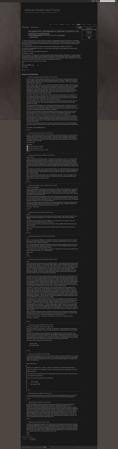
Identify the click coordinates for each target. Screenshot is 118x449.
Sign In (97, 1)
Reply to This (25, 70)
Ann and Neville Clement (38, 77)
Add (80, 27)
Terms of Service (93, 447)
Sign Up (93, 1)
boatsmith (35, 402)
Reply (28, 129)
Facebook (32, 65)
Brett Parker (35, 393)
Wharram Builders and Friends (42, 9)
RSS (23, 442)
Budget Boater (34, 447)
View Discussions (34, 37)
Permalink (27, 77)
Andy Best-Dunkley (37, 35)
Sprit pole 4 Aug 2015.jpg (33, 148)
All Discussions (25, 27)
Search (116, 1)
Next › (34, 439)
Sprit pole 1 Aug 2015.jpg (33, 146)
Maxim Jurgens (36, 324)
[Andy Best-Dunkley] (24, 34)
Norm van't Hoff (36, 133)
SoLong (34, 353)
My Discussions (35, 27)
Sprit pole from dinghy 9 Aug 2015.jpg (36, 149)
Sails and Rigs (61, 35)
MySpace (26, 65)
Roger (34, 422)
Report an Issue (84, 447)
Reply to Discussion (27, 437)
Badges (78, 447)
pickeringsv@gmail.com (47, 222)
